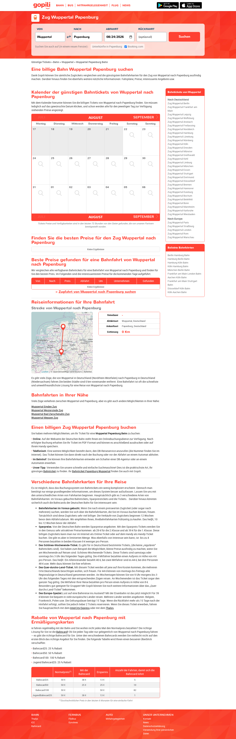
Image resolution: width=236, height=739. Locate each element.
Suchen (184, 36)
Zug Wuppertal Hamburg (180, 132)
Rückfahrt (146, 29)
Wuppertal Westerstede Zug (47, 410)
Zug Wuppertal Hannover (181, 188)
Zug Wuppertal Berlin (178, 103)
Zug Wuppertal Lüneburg (180, 136)
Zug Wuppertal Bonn (178, 203)
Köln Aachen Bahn (177, 292)
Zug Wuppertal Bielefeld (180, 199)
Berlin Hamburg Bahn (179, 255)
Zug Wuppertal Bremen (180, 184)
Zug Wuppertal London (179, 229)
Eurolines (73, 722)
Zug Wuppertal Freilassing (181, 125)
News (146, 722)
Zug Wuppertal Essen (179, 169)
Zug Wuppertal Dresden (180, 147)
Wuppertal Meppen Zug (44, 417)
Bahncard (61, 632)
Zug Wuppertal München (180, 166)
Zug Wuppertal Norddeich (181, 129)
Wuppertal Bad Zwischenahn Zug (50, 414)
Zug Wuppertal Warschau (181, 237)
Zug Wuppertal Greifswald (181, 155)
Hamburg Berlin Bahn (179, 258)
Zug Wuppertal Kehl (178, 158)
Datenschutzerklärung (154, 726)
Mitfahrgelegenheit (115, 718)
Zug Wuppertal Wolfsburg (181, 118)
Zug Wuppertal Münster (180, 151)
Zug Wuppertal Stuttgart (180, 173)
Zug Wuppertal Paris (178, 222)
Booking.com (117, 46)
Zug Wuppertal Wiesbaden (181, 214)
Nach (77, 29)
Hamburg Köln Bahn (178, 262)
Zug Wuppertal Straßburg (181, 226)
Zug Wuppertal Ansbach (180, 121)
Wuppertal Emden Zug (44, 406)
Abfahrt (112, 29)
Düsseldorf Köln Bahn (179, 288)
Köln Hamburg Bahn (178, 266)
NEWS (126, 5)
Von (40, 29)
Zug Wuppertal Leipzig (179, 114)
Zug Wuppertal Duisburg (180, 192)
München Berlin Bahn (179, 270)
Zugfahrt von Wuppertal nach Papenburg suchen (97, 292)
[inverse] (68, 37)
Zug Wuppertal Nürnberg (180, 140)
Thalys (110, 608)
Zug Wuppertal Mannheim (181, 206)
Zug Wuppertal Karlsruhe (180, 210)
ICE (33, 722)
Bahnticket (49, 471)
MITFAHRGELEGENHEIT (92, 5)
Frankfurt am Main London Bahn (184, 273)
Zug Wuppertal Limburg (180, 162)
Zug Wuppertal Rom (178, 233)
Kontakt (147, 718)
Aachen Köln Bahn (177, 277)
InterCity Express (80, 608)
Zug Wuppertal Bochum (180, 195)
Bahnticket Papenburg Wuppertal (91, 471)
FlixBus (72, 718)
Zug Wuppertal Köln (178, 144)
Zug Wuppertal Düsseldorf (181, 181)
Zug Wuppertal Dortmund (181, 177)
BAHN (60, 5)
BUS (70, 5)
